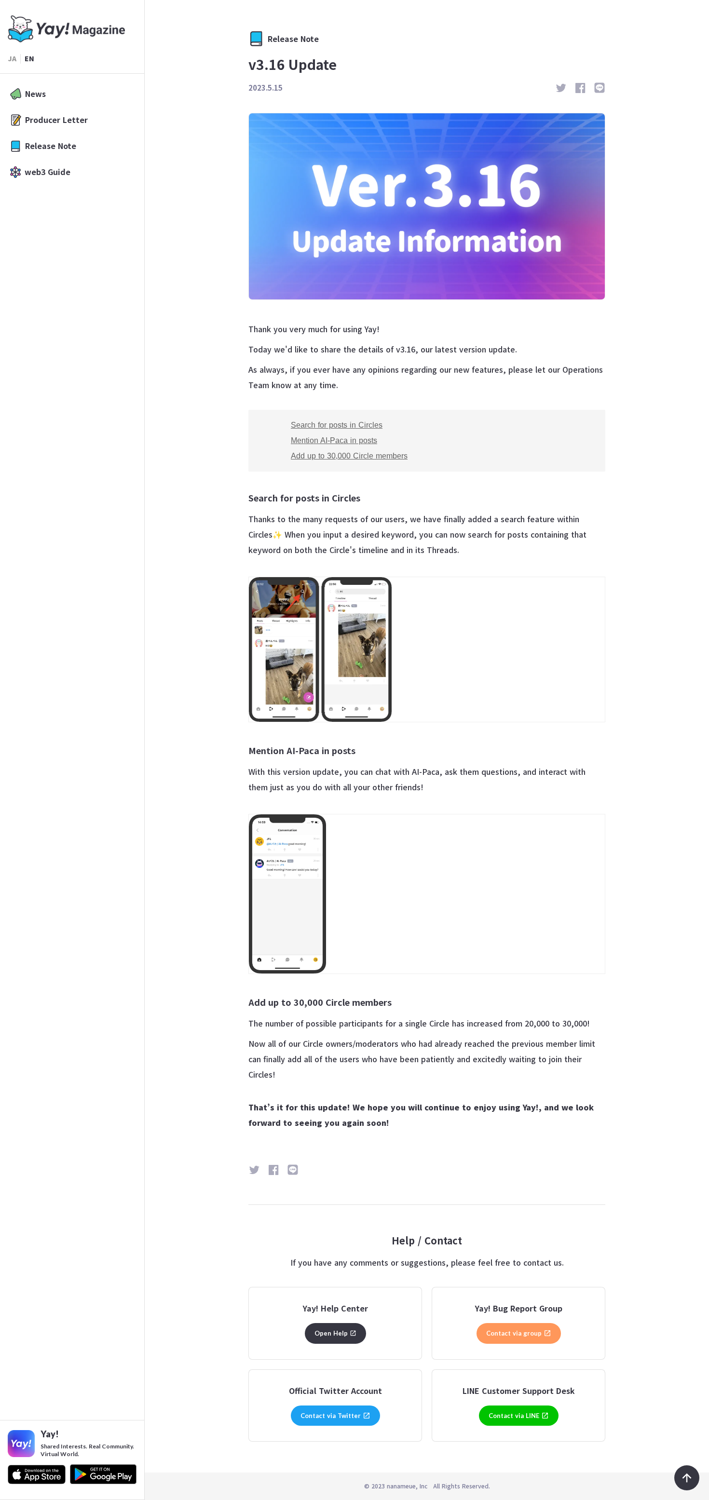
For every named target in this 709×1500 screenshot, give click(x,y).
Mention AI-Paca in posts (334, 440)
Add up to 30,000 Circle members (349, 456)
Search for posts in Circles (336, 425)
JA (12, 58)
